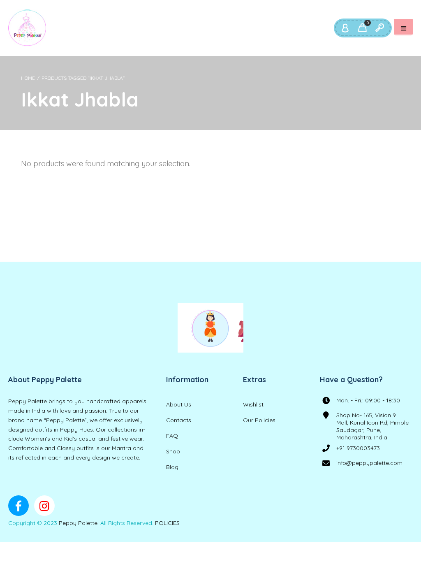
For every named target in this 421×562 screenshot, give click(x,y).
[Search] (379, 28)
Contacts (178, 420)
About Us (178, 404)
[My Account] (345, 28)
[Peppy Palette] (27, 27)
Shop (173, 451)
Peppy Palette (78, 523)
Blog (172, 467)
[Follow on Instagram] (44, 505)
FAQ (172, 435)
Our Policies (259, 420)
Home (28, 78)
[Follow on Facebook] (18, 505)
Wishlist (253, 404)
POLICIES (167, 523)
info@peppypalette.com (369, 463)
